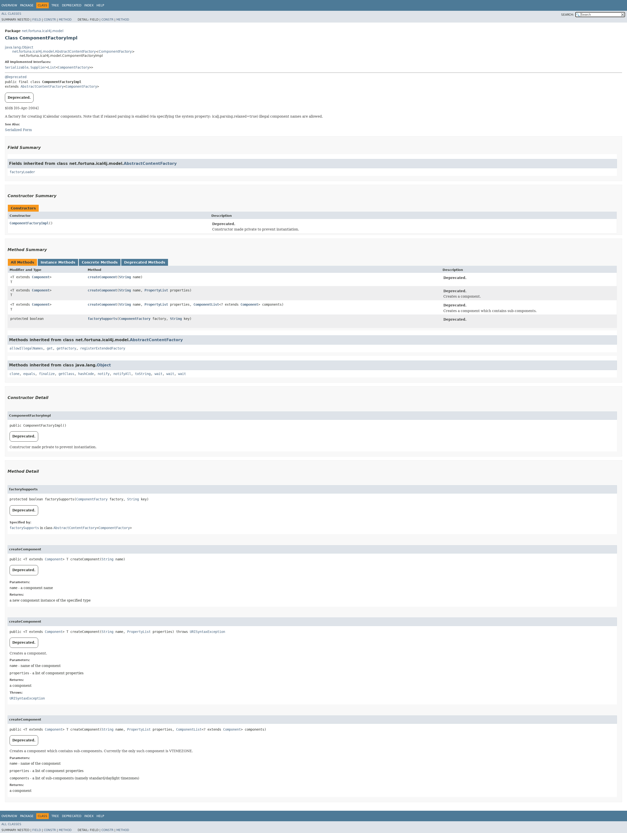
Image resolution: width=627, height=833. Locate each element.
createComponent (102, 277)
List (52, 67)
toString (143, 374)
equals (29, 374)
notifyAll (122, 374)
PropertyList (156, 290)
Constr (50, 19)
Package (27, 5)
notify (103, 374)
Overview (9, 5)
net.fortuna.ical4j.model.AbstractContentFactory (54, 51)
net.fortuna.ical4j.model (42, 31)
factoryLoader (22, 172)
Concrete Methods (100, 262)
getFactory (66, 348)
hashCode (86, 374)
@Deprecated (15, 77)
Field (36, 19)
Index (89, 5)
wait (158, 374)
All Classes (11, 13)
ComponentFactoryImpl (29, 223)
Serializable (16, 67)
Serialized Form (18, 130)
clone (14, 374)
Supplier (38, 67)
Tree (55, 5)
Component (40, 277)
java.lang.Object (19, 47)
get (50, 348)
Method (65, 19)
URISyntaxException (207, 632)
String (125, 277)
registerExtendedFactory (102, 348)
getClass (66, 374)
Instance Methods (58, 262)
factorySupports (102, 319)
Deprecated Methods (144, 262)
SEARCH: (567, 14)
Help (100, 5)
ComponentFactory (115, 51)
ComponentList (206, 304)
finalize (47, 374)
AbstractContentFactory (42, 86)
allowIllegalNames (26, 348)
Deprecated (71, 5)
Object (104, 365)
